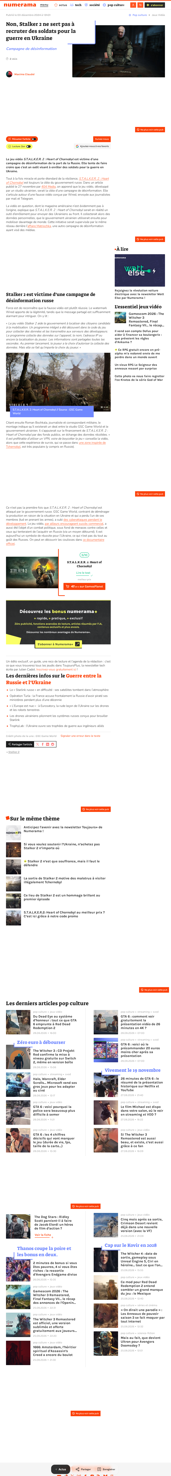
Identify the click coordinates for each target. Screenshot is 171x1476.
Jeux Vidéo (158, 15)
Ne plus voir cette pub (151, 129)
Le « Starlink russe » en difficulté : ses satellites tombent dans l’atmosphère (59, 690)
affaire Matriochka (39, 226)
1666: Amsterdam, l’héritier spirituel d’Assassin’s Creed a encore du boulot (54, 1351)
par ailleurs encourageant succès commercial (74, 524)
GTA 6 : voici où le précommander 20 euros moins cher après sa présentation (140, 1050)
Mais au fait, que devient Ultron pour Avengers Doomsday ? (140, 1341)
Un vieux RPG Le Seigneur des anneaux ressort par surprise (136, 366)
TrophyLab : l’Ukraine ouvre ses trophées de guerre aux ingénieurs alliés (57, 726)
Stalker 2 (14, 751)
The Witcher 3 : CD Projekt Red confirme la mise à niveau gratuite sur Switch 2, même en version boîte (54, 1056)
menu (44, 5)
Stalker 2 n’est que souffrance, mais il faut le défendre (62, 863)
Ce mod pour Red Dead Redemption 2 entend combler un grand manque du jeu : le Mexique (142, 1287)
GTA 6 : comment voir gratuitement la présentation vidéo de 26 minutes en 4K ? (140, 1022)
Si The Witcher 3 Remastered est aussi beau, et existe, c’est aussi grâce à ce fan (142, 1140)
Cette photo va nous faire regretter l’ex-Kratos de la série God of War (139, 378)
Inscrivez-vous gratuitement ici (56, 669)
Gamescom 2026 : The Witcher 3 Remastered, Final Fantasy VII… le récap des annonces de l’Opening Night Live (146, 319)
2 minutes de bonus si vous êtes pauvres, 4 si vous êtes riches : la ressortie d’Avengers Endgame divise (55, 1268)
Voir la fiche (43, 1235)
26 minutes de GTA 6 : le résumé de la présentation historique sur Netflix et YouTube (142, 1084)
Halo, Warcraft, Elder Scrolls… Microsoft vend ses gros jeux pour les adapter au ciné (55, 1084)
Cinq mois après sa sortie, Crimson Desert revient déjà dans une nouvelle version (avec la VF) (141, 1225)
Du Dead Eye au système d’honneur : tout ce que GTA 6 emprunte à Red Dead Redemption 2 (55, 1022)
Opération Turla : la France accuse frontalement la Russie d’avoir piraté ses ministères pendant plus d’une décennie (59, 698)
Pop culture (140, 15)
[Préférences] (140, 5)
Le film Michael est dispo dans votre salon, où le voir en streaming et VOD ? (142, 1110)
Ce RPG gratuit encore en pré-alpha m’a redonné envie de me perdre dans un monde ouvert (137, 353)
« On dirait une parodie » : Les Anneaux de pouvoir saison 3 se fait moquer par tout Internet (143, 1315)
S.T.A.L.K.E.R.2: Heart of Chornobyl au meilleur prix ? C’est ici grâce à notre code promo (64, 914)
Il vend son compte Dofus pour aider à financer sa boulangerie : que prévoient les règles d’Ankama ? (138, 336)
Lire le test (83, 573)
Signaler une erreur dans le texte (80, 736)
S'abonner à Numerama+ (55, 644)
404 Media (48, 187)
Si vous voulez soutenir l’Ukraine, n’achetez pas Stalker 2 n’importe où (62, 846)
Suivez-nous (102, 139)
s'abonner (157, 5)
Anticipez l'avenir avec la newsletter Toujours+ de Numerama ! (63, 829)
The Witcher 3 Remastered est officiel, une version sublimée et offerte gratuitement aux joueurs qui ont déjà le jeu (54, 1325)
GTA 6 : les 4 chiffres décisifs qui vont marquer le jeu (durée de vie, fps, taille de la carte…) (53, 1140)
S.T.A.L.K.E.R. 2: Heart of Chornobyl (84, 564)
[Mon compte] (133, 5)
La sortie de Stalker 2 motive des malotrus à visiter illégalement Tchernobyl (65, 880)
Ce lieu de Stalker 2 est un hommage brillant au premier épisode (62, 897)
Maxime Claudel (24, 74)
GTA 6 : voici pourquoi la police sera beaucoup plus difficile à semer (54, 1110)
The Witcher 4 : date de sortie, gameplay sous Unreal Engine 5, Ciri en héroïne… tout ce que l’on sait (140, 1259)
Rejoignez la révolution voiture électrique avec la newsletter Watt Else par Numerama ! (139, 294)
